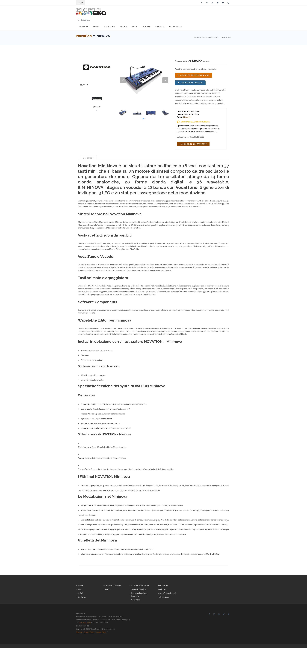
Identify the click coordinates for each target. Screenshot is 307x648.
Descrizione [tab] (88, 158)
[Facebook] (201, 2)
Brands (96, 26)
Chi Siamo (146, 26)
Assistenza (109, 26)
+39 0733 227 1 (85, 623)
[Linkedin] (212, 2)
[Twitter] (217, 2)
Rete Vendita (175, 26)
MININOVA (226, 38)
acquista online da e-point (194, 75)
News (134, 26)
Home (196, 38)
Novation (84, 36)
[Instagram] (207, 2)
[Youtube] (223, 2)
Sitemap (79, 632)
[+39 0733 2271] (228, 2)
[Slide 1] (96, 110)
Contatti (160, 26)
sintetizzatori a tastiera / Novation (211, 38)
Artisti (123, 26)
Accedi (80, 2)
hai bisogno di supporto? (193, 144)
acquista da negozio (191, 83)
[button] (143, 118)
